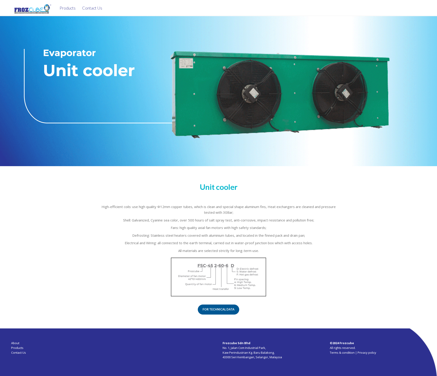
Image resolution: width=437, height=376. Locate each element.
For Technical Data (218, 309)
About (15, 343)
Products (17, 348)
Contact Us (18, 353)
